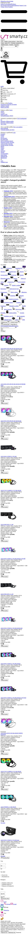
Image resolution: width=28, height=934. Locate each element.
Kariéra (2, 135)
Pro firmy (16, 44)
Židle (5, 226)
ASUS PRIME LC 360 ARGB (8, 807)
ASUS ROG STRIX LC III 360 (8, 456)
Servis (6, 7)
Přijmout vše (4, 932)
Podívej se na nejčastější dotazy (8, 4)
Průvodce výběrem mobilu (7, 121)
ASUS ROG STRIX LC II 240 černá (10, 840)
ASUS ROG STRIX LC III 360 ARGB (10, 663)
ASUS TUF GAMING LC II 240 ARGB (11, 771)
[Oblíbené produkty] (1, 51)
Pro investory (5, 5)
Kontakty (3, 134)
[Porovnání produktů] (2, 57)
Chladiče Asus (4, 162)
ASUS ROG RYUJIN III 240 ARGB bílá (11, 421)
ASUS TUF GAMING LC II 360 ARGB (11, 490)
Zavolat (8, 904)
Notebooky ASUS (8, 191)
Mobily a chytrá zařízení (10, 41)
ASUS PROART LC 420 (7, 594)
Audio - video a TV (5, 43)
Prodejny (10, 7)
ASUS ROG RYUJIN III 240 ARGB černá (11, 348)
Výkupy (3, 7)
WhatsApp (6, 910)
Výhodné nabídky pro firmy (7, 129)
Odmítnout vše (11, 932)
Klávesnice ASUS (8, 216)
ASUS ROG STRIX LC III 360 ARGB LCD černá (13, 697)
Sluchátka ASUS (8, 213)
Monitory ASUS (8, 207)
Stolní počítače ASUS (9, 196)
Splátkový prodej (5, 106)
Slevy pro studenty (17, 127)
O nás (14, 132)
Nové (4, 875)
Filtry (3, 331)
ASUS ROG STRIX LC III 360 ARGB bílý (11, 628)
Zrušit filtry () (14, 324)
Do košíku (5, 366)
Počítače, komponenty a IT (17, 43)
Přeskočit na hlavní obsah (7, 1)
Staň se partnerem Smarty (7, 141)
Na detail (3, 823)
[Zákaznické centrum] (1, 48)
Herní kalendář (4, 128)
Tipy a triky (3, 124)
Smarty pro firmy (5, 107)
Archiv (2, 136)
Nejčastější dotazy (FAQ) (7, 115)
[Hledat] (17, 46)
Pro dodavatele (14, 5)
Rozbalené (5, 876)
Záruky (2, 111)
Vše (2, 41)
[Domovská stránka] (14, 37)
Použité (11, 44)
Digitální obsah (4, 44)
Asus (2, 160)
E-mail (14, 904)
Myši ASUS (7, 222)
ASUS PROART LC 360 (7, 524)
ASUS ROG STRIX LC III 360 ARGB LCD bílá (13, 558)
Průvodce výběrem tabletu (7, 122)
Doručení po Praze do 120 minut (9, 104)
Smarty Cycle (23, 5)
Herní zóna (19, 41)
